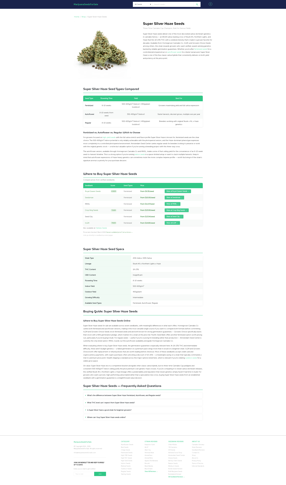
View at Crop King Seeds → (176, 210)
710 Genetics (172, 447)
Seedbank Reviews (198, 450)
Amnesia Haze (149, 452)
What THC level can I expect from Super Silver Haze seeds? (111, 403)
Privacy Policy (196, 461)
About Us (195, 458)
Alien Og (147, 450)
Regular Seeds (126, 471)
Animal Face (148, 455)
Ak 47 (146, 447)
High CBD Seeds (126, 455)
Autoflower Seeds (127, 444)
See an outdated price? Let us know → (119, 232)
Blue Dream (148, 469)
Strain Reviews (197, 447)
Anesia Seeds (172, 458)
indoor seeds (140, 154)
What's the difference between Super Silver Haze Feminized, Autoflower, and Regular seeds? (124, 395)
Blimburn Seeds (173, 466)
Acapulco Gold (150, 444)
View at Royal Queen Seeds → (177, 191)
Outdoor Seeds (126, 469)
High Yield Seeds (126, 461)
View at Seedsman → (174, 197)
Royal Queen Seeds (93, 191)
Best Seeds (124, 447)
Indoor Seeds (125, 463)
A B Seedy (171, 450)
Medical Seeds (126, 466)
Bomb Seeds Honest (175, 469)
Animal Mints (149, 458)
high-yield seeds (109, 137)
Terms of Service (197, 463)
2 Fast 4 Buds (172, 444)
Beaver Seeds (173, 463)
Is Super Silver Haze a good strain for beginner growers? (109, 410)
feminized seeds (200, 49)
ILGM (87, 223)
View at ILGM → (172, 223)
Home (76, 17)
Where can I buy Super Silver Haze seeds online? (106, 417)
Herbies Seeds (101, 228)
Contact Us (195, 452)
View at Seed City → (174, 216)
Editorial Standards (198, 466)
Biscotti (147, 463)
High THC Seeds (126, 458)
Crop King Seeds (91, 210)
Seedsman (89, 197)
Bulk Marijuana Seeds (175, 471)
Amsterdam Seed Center (176, 455)
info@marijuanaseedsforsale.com (85, 452)
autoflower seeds (174, 52)
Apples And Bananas (151, 461)
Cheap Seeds (125, 450)
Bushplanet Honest (174, 474)
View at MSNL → (172, 204)
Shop (84, 17)
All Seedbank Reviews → (176, 477)
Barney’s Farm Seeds (175, 461)
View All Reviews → (151, 471)
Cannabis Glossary (198, 444)
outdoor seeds (191, 358)
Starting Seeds (126, 474)
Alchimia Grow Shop (175, 452)
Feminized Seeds (126, 452)
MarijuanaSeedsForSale (86, 4)
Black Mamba (149, 466)
